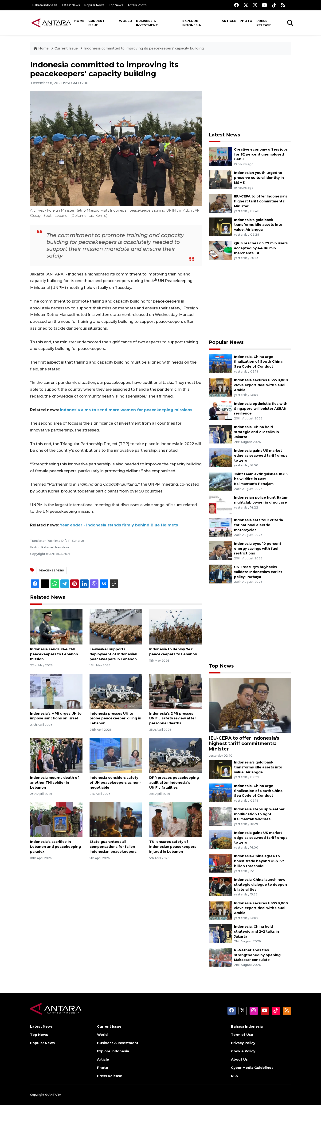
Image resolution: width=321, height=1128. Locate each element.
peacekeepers (51, 570)
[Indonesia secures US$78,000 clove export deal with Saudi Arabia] (220, 387)
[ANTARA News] (51, 23)
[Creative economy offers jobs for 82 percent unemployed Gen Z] (220, 156)
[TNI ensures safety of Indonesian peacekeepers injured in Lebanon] (175, 819)
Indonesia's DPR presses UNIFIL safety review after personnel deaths (172, 718)
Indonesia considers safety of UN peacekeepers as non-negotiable (115, 782)
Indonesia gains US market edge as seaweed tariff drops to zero (260, 455)
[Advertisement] (250, 93)
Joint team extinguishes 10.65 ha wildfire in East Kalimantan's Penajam (261, 479)
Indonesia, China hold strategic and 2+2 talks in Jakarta (256, 432)
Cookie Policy (243, 1051)
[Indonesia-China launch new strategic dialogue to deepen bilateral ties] (220, 886)
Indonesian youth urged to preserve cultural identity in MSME (259, 178)
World (125, 21)
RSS (234, 1076)
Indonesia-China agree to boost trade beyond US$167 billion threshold (259, 861)
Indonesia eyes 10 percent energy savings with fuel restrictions (257, 548)
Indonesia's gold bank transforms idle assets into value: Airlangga (258, 225)
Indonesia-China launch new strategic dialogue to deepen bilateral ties (260, 885)
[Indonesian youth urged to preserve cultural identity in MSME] (220, 179)
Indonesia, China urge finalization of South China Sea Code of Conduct (258, 362)
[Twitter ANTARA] (245, 5)
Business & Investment (147, 23)
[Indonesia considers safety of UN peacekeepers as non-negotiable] (116, 755)
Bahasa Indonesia (44, 5)
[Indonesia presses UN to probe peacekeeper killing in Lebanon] (116, 691)
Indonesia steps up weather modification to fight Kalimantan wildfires (259, 814)
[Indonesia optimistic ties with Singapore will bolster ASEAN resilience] (220, 410)
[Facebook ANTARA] (236, 5)
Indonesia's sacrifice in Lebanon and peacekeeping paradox (55, 847)
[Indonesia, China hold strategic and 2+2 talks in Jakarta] (220, 434)
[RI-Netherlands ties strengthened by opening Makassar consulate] (220, 957)
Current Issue (96, 23)
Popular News (94, 5)
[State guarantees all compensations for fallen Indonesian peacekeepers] (116, 819)
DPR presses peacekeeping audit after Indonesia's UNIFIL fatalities (174, 782)
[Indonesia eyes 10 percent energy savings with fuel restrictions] (220, 550)
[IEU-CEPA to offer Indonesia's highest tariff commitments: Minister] (220, 203)
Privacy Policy (243, 1043)
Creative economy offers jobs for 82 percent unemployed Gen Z (261, 154)
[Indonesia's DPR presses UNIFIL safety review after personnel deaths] (175, 691)
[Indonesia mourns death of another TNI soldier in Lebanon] (56, 755)
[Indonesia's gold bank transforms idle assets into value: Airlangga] (220, 226)
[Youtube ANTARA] (264, 5)
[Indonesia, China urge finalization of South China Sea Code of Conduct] (220, 363)
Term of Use (242, 1035)
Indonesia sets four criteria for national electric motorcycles (258, 525)
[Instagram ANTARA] (255, 5)
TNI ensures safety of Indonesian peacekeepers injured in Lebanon (172, 847)
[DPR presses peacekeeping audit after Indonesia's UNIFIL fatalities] (175, 755)
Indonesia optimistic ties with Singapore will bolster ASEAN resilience (260, 409)
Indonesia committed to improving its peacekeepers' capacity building (144, 48)
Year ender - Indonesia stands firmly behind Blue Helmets (119, 525)
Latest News (71, 5)
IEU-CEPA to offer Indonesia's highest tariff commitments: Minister (260, 201)
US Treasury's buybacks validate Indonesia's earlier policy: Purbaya (258, 572)
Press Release (263, 23)
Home (79, 21)
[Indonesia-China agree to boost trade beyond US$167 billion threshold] (220, 863)
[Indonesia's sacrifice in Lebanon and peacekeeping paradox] (56, 819)
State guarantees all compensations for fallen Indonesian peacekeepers (113, 847)
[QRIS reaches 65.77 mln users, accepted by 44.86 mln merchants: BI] (220, 250)
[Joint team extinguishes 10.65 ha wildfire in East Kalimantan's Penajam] (220, 481)
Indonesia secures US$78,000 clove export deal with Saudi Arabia (261, 385)
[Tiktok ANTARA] (274, 5)
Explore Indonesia (191, 23)
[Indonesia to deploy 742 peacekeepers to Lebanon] (175, 626)
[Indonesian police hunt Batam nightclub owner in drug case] (220, 504)
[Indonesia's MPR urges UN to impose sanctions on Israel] (56, 691)
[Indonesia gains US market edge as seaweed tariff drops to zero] (220, 457)
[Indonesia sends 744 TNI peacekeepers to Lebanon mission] (56, 626)
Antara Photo (137, 5)
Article (229, 21)
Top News (116, 5)
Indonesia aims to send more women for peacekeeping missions (126, 410)
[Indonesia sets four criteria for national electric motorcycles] (220, 527)
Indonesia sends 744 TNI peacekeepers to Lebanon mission (54, 654)
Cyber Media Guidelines (252, 1068)
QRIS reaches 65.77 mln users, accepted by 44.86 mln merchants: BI (261, 248)
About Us (239, 1059)
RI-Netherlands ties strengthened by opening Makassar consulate (257, 955)
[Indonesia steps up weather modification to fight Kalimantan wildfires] (220, 816)
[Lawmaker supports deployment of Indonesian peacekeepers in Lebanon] (116, 626)
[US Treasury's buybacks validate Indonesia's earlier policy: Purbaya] (220, 574)
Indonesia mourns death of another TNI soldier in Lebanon (54, 782)
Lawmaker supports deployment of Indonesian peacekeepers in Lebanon (113, 654)
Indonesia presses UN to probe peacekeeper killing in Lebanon (115, 718)
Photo (246, 21)
